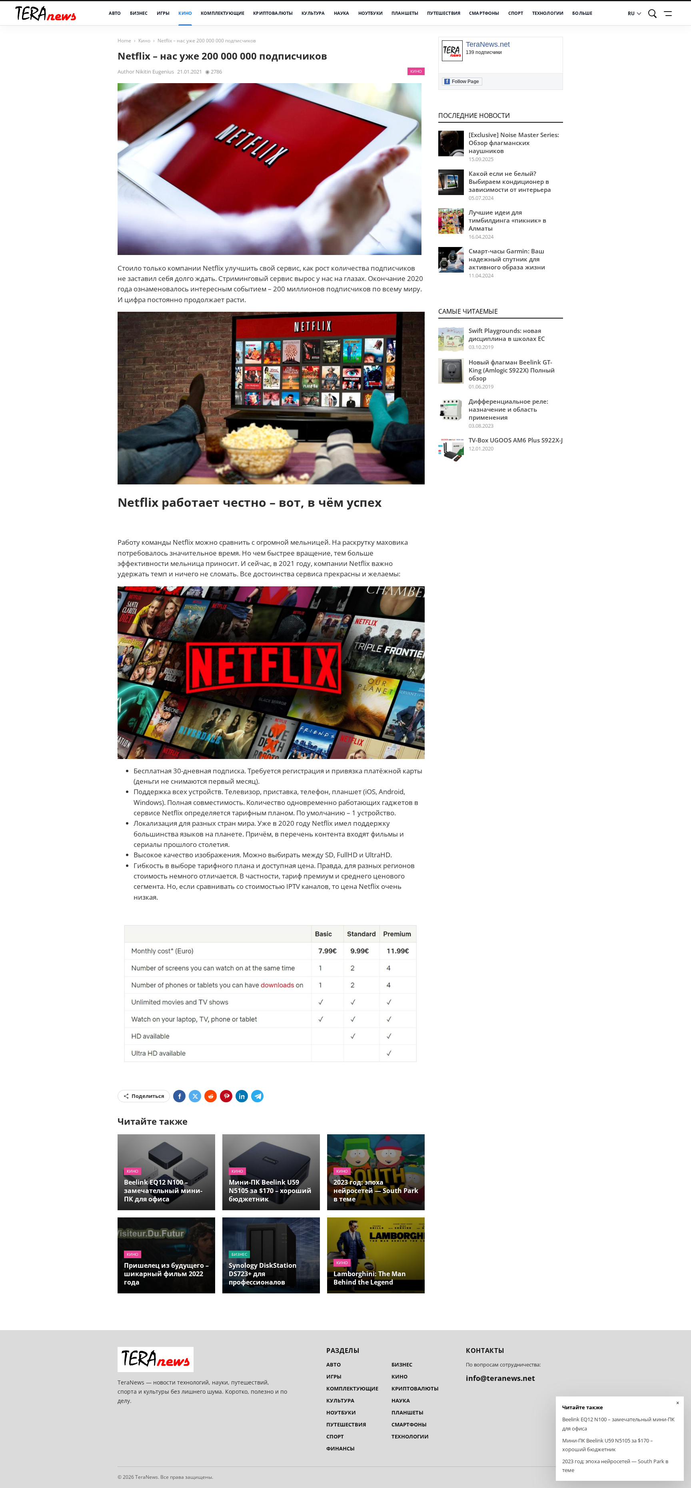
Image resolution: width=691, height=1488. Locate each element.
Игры (163, 13)
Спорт (515, 13)
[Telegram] (257, 1096)
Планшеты (404, 13)
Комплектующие (222, 13)
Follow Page (462, 81)
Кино (185, 13)
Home (124, 40)
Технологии (548, 13)
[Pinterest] (226, 1096)
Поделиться (148, 1096)
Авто (115, 13)
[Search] (652, 13)
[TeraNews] (45, 13)
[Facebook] (179, 1096)
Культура (313, 13)
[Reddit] (210, 1096)
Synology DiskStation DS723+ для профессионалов (263, 1274)
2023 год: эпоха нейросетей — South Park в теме (376, 1190)
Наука (341, 13)
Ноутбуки (370, 13)
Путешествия (443, 13)
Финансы (340, 1448)
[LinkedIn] (242, 1096)
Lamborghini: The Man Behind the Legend (370, 1278)
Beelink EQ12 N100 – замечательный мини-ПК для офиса (163, 1190)
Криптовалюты (273, 13)
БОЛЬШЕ (582, 13)
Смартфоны (484, 13)
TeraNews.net (488, 44)
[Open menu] (669, 13)
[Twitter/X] (195, 1096)
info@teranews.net (500, 1378)
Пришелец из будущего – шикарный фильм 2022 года (166, 1274)
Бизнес (139, 13)
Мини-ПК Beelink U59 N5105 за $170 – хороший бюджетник (270, 1190)
